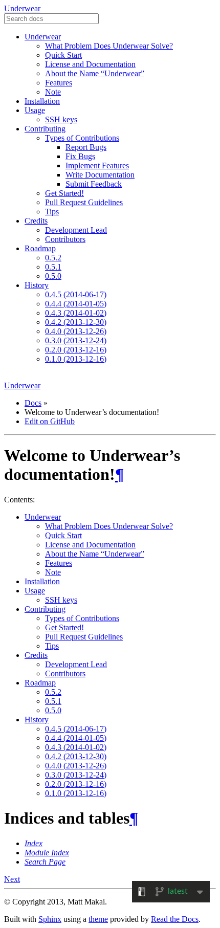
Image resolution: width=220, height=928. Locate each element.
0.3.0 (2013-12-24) (75, 340)
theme (98, 919)
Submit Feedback (93, 184)
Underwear (22, 8)
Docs (33, 403)
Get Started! (64, 193)
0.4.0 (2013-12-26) (75, 331)
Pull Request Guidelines (84, 202)
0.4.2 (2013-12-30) (75, 322)
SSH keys (61, 119)
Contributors (65, 239)
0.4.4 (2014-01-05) (75, 303)
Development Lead (76, 230)
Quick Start (63, 55)
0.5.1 (53, 266)
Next (12, 879)
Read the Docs (175, 919)
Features (58, 82)
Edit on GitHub (50, 421)
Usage (35, 110)
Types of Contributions (82, 138)
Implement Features (97, 165)
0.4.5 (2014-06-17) (75, 294)
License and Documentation (90, 64)
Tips (52, 211)
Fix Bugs (80, 156)
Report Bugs (85, 147)
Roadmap (40, 248)
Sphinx (49, 919)
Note (53, 91)
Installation (42, 101)
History (37, 285)
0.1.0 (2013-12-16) (75, 359)
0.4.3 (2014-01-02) (75, 312)
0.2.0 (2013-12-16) (75, 349)
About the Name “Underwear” (94, 73)
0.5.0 (53, 276)
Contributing (45, 128)
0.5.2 (53, 257)
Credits (36, 220)
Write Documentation (100, 174)
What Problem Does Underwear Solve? (109, 45)
